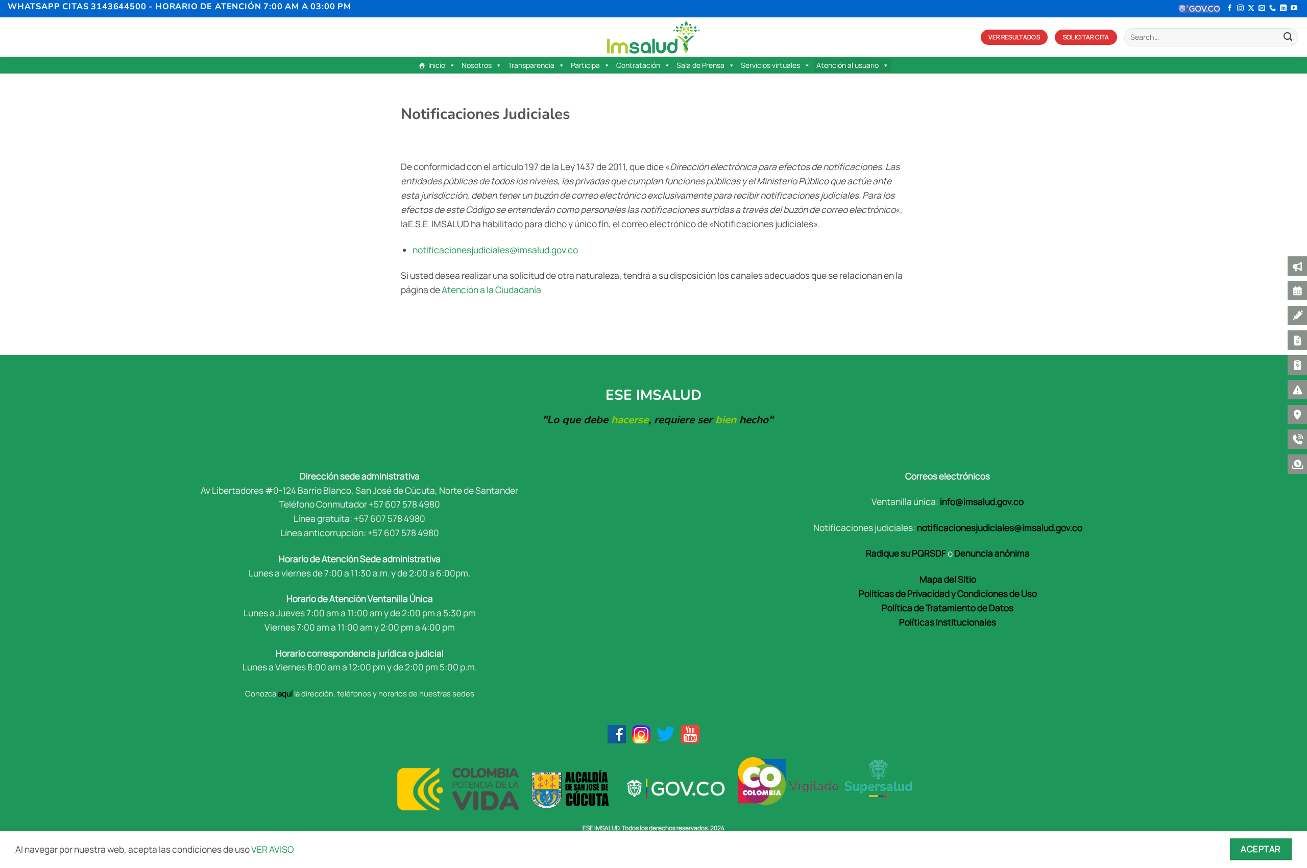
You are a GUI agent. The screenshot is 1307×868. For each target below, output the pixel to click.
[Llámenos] (1272, 8)
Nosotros (477, 65)
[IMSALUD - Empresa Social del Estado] (653, 37)
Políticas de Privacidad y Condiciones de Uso (948, 593)
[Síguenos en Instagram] (1240, 8)
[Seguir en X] (1251, 8)
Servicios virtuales (770, 65)
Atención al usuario (847, 65)
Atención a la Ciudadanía (491, 289)
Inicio (436, 65)
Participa (585, 65)
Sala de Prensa (700, 65)
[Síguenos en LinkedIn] (1283, 8)
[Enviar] (1287, 37)
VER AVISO (272, 849)
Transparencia (531, 65)
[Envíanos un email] (1261, 8)
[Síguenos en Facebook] (1229, 8)
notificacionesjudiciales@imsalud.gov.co (496, 250)
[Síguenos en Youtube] (1294, 8)
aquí (285, 693)
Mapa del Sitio (947, 579)
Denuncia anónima (992, 553)
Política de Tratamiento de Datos (947, 607)
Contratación (638, 65)
